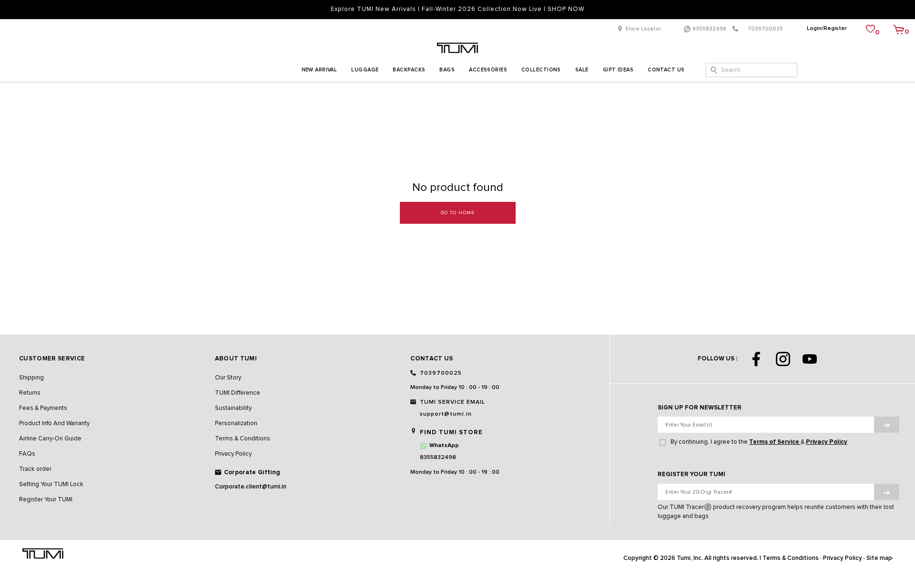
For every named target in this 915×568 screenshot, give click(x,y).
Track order (35, 469)
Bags (447, 69)
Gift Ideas (618, 69)
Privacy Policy (233, 454)
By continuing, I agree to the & (759, 442)
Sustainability (233, 408)
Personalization (236, 423)
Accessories (488, 69)
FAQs (27, 454)
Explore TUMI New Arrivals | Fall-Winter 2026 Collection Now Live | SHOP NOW (457, 9)
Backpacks (409, 69)
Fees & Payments (43, 408)
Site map (879, 558)
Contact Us (666, 69)
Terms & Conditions (242, 439)
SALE (582, 69)
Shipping (31, 378)
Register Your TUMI (45, 500)
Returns (30, 393)
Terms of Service (775, 442)
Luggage (364, 69)
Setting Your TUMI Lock (51, 484)
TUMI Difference (237, 393)
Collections (541, 69)
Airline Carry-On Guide (50, 439)
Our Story (228, 378)
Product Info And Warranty (54, 423)
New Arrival (319, 69)
